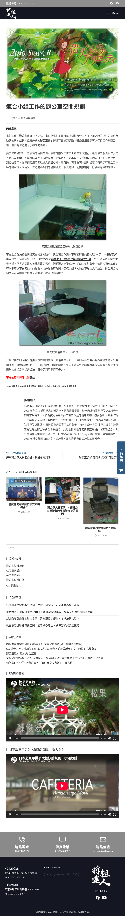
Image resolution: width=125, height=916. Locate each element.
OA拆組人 (48, 386)
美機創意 (56, 386)
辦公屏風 (15, 386)
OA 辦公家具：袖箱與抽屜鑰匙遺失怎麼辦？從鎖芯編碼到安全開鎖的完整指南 (51, 648)
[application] (62, 709)
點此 (32, 377)
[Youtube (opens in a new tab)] (116, 3)
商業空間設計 (14, 575)
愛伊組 (33, 386)
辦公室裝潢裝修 (15, 580)
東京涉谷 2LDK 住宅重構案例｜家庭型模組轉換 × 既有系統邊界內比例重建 (49, 612)
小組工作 (64, 386)
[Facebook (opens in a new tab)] (111, 3)
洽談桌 (40, 386)
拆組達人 (30, 400)
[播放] (10, 738)
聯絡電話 (22, 847)
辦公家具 (72, 386)
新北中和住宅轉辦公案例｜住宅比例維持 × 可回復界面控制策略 (42, 605)
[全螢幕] (114, 738)
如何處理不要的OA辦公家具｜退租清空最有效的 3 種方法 (39, 662)
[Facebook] (98, 898)
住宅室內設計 (14, 570)
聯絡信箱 (103, 847)
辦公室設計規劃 (15, 565)
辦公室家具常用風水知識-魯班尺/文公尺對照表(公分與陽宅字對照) (44, 644)
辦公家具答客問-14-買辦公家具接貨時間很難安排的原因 (62, 510)
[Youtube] (104, 898)
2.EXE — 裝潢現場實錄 (22, 118)
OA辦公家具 (25, 386)
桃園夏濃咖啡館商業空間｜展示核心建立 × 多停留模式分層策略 (42, 625)
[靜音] (109, 738)
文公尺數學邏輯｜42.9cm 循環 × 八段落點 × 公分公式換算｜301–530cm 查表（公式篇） (56, 658)
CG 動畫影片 (13, 585)
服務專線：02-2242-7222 (21, 3)
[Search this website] (62, 547)
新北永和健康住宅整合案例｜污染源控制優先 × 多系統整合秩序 (42, 618)
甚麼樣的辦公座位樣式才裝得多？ (24, 506)
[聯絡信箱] (103, 839)
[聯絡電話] (22, 839)
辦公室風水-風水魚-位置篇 (21, 653)
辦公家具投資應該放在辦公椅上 (100, 530)
